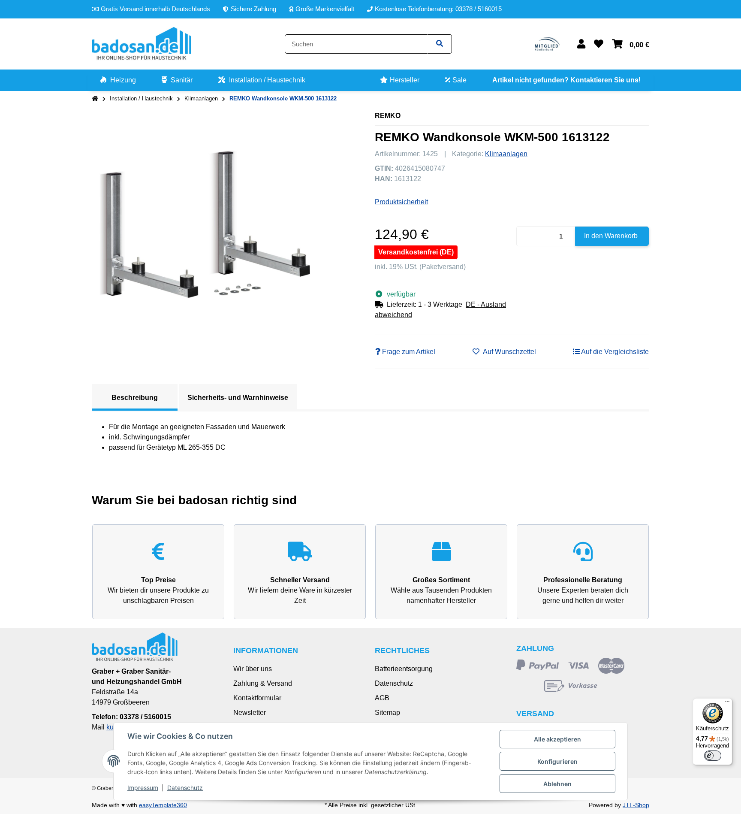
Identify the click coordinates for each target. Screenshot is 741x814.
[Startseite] (95, 98)
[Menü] (727, 703)
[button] (581, 43)
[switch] (712, 755)
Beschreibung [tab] (134, 397)
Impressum (142, 787)
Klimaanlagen (506, 153)
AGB (382, 698)
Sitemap (387, 712)
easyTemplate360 (163, 805)
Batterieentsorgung (404, 668)
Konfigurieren (557, 761)
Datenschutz (394, 683)
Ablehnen (557, 783)
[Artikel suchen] (439, 44)
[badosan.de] (141, 43)
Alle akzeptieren (557, 739)
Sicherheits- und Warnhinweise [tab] (237, 397)
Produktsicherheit (401, 202)
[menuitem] (118, 80)
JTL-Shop (636, 805)
